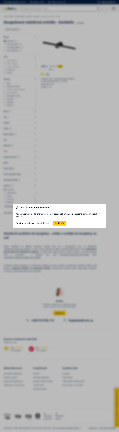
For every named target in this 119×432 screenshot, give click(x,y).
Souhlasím (59, 223)
